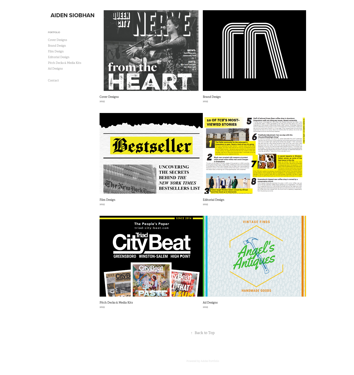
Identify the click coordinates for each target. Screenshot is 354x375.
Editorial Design (58, 57)
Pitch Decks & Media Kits (64, 63)
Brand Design (57, 45)
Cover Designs (57, 40)
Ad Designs (55, 68)
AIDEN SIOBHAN (72, 15)
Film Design (56, 51)
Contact (53, 80)
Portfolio (54, 32)
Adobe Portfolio (210, 361)
